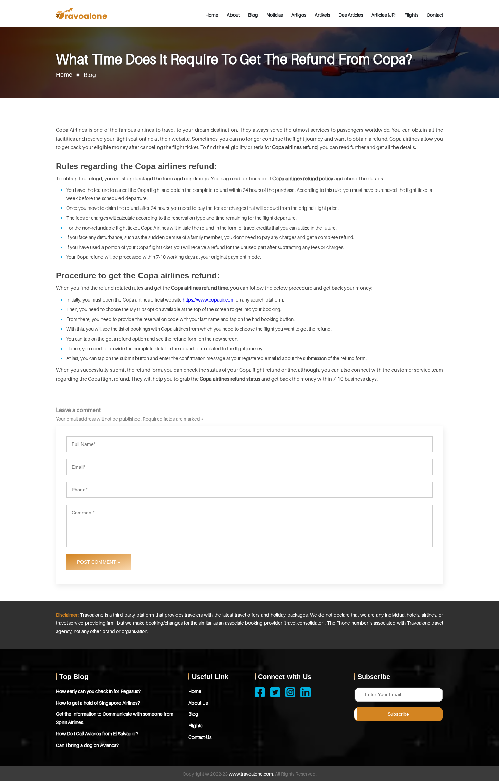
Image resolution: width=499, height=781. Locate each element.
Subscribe (398, 714)
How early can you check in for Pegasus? (98, 691)
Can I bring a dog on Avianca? (87, 745)
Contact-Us (199, 737)
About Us (198, 703)
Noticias (274, 15)
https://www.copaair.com (209, 300)
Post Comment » (98, 562)
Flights (411, 15)
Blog (253, 15)
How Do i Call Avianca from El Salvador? (97, 734)
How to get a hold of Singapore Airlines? (98, 703)
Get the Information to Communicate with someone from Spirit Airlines (114, 718)
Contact (435, 15)
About (233, 15)
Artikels (322, 15)
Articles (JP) (383, 15)
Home (211, 15)
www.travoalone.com (251, 774)
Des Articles (350, 15)
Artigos (298, 15)
